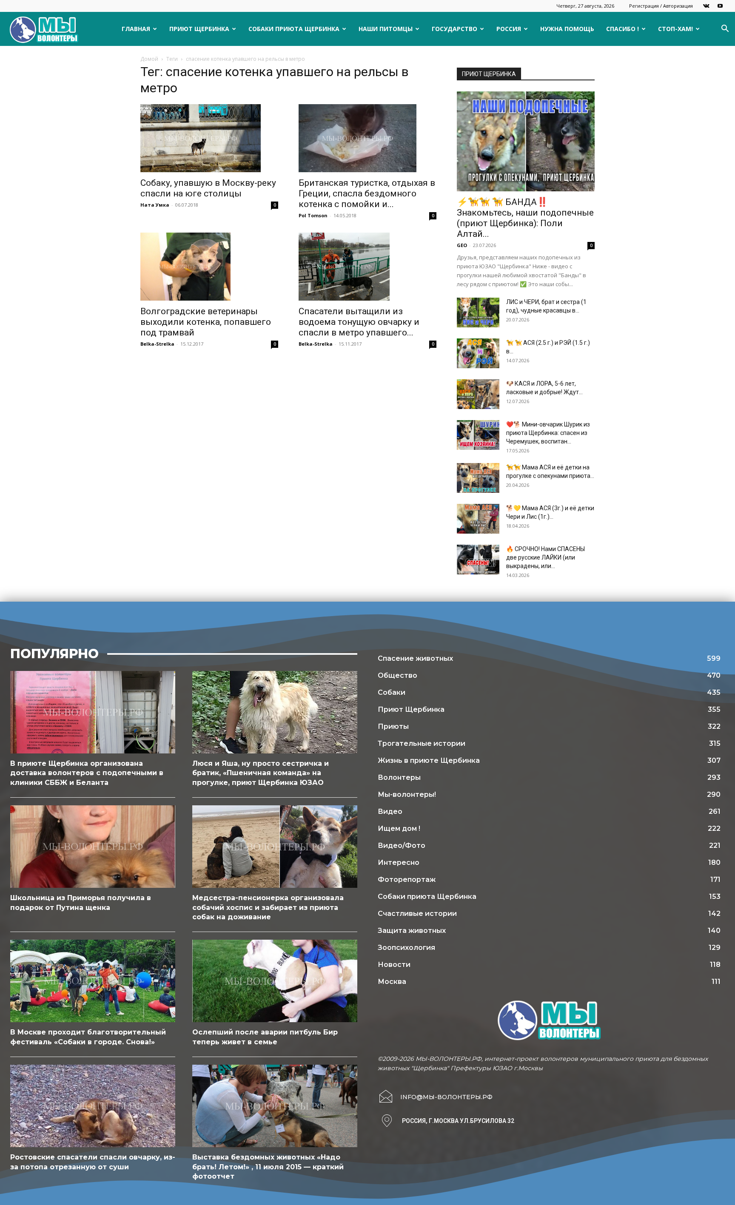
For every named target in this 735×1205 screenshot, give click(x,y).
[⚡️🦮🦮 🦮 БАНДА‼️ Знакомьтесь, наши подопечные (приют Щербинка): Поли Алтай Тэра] (526, 141)
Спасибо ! (622, 29)
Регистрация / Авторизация (661, 6)
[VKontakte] (706, 6)
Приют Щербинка (199, 29)
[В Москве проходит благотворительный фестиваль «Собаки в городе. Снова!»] (92, 981)
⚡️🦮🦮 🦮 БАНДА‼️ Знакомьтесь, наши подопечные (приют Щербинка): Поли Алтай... (525, 218)
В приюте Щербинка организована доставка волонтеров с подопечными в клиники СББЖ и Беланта (86, 773)
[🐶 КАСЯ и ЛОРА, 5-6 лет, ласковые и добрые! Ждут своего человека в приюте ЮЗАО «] (478, 394)
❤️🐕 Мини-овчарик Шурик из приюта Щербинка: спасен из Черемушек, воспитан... (548, 433)
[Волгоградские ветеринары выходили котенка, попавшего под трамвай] (209, 267)
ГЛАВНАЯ (136, 29)
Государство (454, 29)
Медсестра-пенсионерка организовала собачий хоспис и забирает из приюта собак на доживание (268, 907)
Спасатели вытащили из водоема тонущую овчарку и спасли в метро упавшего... (359, 322)
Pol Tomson (313, 215)
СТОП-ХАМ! (675, 29)
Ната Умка (154, 205)
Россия (508, 29)
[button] (725, 30)
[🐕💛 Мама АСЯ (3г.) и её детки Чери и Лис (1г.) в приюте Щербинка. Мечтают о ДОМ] (478, 519)
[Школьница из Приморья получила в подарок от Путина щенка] (92, 846)
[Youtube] (720, 6)
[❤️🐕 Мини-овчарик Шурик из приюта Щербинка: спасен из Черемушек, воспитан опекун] (478, 435)
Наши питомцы (386, 29)
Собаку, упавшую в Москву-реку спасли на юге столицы (208, 188)
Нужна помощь (567, 29)
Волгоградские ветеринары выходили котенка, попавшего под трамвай (205, 322)
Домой (149, 59)
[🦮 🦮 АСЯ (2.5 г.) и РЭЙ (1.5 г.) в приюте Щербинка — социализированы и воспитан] (478, 353)
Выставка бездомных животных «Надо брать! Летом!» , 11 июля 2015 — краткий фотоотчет (268, 1166)
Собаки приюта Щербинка (293, 29)
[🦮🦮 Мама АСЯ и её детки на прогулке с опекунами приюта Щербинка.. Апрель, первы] (478, 478)
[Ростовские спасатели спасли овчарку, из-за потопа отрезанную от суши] (92, 1106)
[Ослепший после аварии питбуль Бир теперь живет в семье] (274, 981)
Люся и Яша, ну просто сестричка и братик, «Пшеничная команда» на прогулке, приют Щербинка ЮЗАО (260, 773)
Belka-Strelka (157, 344)
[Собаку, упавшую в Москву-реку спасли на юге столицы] (209, 138)
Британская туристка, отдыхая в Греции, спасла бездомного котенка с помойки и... (367, 193)
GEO (462, 245)
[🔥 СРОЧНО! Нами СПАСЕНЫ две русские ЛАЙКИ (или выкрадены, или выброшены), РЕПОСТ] (478, 559)
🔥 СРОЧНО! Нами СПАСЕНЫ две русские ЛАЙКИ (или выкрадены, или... (545, 557)
